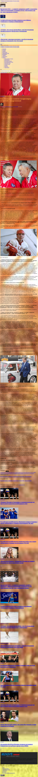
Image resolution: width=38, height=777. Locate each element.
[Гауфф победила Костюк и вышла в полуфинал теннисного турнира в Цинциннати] (2, 17)
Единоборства (5, 53)
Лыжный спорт (7, 63)
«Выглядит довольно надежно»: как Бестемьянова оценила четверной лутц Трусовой (16, 40)
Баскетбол (4, 52)
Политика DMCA (5, 768)
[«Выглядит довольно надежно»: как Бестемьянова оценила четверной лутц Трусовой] (2, 37)
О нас (3, 767)
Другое (3, 57)
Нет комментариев (14, 106)
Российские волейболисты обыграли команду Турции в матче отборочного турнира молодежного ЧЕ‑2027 (18, 522)
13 (0, 591)
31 (0, 546)
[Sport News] (9, 0)
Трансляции (6, 67)
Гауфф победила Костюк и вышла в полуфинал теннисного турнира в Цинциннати (15, 20)
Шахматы (6, 66)
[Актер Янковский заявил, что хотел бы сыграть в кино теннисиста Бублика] (9, 721)
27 (0, 507)
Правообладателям (6, 769)
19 (0, 566)
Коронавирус (7, 59)
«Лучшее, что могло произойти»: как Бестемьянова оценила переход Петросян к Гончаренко (17, 30)
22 (0, 650)
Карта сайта (4, 770)
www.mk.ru (7, 470)
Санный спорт (7, 64)
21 (0, 690)
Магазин (4, 49)
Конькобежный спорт (8, 62)
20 (0, 670)
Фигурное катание (8, 61)
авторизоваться (22, 484)
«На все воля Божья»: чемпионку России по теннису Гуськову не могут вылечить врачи (17, 562)
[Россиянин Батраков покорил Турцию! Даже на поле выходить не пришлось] (9, 662)
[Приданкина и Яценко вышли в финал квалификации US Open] (9, 681)
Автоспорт (4, 56)
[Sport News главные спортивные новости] (10, 756)
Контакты (4, 771)
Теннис (4, 55)
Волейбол (4, 54)
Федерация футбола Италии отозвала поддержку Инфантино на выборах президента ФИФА (16, 745)
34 (0, 749)
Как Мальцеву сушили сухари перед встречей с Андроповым (15, 476)
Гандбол (6, 65)
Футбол (4, 50)
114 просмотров (3, 106)
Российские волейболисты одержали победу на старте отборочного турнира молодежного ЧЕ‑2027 (18, 542)
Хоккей (4, 51)
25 (0, 631)
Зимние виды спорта (8, 58)
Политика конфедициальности (8, 773)
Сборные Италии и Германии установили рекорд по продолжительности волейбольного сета (17, 503)
